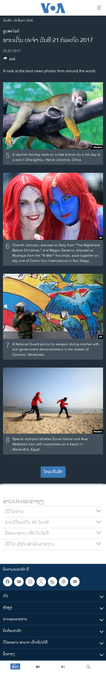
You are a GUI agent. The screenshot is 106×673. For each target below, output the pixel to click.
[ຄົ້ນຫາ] (88, 667)
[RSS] (52, 581)
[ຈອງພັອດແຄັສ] (74, 581)
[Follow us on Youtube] (18, 581)
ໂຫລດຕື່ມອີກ (53, 472)
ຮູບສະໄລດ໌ (11, 31)
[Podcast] (63, 581)
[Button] (9, 59)
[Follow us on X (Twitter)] (41, 581)
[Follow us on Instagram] (30, 581)
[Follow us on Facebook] (7, 581)
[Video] (38, 667)
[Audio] (63, 667)
